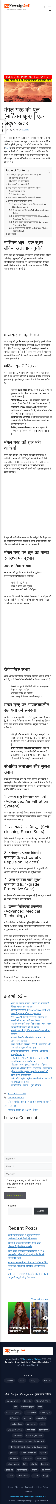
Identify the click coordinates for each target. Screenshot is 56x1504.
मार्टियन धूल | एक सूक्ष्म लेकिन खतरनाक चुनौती (24, 174)
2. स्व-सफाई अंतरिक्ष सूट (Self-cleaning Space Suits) (31, 211)
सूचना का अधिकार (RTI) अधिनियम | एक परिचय (31, 1068)
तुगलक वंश (9, 1470)
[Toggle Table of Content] (46, 170)
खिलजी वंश (44, 1464)
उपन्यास (10, 1476)
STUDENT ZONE (17, 1093)
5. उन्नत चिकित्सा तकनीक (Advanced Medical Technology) (31, 229)
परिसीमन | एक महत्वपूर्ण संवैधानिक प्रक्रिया (29, 1064)
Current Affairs (16, 1097)
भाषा (15, 1407)
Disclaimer (28, 1491)
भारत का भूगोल (45, 1412)
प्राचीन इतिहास (41, 1418)
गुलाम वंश (43, 1453)
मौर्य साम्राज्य (14, 1458)
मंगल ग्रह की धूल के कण (20, 178)
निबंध (25, 1464)
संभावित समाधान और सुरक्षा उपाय (20, 201)
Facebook (9, 1380)
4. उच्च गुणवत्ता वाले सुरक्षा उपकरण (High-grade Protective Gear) (30, 223)
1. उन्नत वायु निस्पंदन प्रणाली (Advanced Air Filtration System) (29, 205)
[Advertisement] (28, 46)
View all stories (39, 1299)
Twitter (21, 1380)
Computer (27, 1418)
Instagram (34, 1380)
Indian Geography (13, 1412)
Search (12, 1205)
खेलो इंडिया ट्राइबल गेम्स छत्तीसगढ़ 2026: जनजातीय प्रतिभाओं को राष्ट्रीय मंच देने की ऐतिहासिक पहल (26, 1254)
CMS (7, 148)
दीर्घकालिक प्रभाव (19, 194)
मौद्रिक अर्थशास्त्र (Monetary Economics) (28, 1441)
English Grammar (15, 1430)
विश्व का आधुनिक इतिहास (34, 1435)
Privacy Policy (42, 1487)
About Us (19, 1487)
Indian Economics (28, 1453)
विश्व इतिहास (18, 1435)
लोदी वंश (35, 1476)
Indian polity (31, 1412)
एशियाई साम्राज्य (23, 1476)
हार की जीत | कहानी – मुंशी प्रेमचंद (26, 1085)
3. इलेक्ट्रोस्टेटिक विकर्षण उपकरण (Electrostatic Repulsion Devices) (31, 217)
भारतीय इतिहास (22, 1470)
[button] (44, 7)
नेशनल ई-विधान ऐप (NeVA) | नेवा (23, 1110)
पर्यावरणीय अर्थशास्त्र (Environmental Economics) (28, 1447)
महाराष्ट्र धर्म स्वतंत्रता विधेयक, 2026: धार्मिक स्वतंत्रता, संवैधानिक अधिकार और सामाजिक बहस (28, 1266)
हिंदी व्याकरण (14, 1418)
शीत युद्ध (45, 1476)
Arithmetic (27, 1458)
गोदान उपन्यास (31, 1424)
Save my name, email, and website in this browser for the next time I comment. (27, 1184)
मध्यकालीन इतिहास (27, 1407)
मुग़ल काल (13, 1453)
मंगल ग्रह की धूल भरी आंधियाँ (18, 184)
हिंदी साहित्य (27, 1401)
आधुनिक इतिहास (17, 1424)
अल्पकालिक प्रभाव (18, 191)
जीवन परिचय (31, 1430)
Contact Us (30, 1487)
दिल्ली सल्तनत (43, 1430)
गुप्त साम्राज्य (46, 1470)
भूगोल (40, 1407)
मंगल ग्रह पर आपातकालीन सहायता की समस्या (24, 197)
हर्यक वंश (34, 1464)
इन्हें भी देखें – (12, 234)
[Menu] (50, 6)
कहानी (43, 1424)
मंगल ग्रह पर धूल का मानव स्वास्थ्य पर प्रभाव (24, 188)
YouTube (47, 1380)
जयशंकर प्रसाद (41, 1458)
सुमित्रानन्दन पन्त (13, 1464)
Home (10, 1487)
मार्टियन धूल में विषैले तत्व (20, 181)
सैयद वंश (34, 1470)
